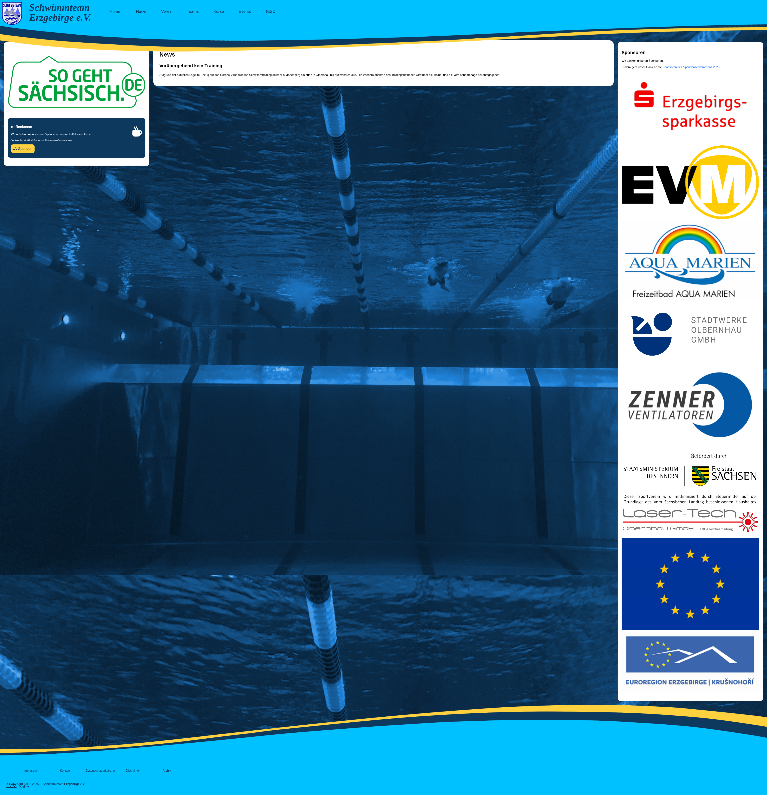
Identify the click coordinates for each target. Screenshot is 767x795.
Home (115, 11)
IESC (270, 11)
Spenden (24, 149)
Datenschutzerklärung (100, 770)
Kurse (219, 11)
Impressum (31, 770)
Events (245, 11)
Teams (193, 11)
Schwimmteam (59, 7)
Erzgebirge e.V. (60, 17)
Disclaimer (133, 770)
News (141, 11)
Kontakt (65, 770)
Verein (166, 11)
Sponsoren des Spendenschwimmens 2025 (691, 67)
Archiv (167, 770)
